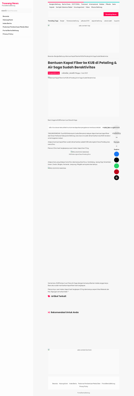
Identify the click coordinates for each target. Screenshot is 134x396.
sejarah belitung (97, 21)
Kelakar (101, 4)
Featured (84, 4)
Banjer (62, 21)
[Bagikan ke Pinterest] (116, 171)
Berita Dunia (66, 4)
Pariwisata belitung (73, 21)
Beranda (6, 16)
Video (88, 7)
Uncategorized (79, 7)
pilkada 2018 (85, 21)
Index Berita (7, 23)
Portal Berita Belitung (11, 30)
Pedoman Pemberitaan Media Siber (16, 27)
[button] (4, 11)
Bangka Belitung (55, 4)
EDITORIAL (76, 4)
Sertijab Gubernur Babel (64, 7)
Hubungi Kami (8, 20)
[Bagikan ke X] (116, 160)
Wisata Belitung (96, 7)
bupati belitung (119, 21)
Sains (114, 4)
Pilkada (108, 4)
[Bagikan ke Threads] (116, 177)
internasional (93, 4)
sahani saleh (108, 21)
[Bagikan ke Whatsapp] (116, 165)
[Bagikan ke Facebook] (116, 154)
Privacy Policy (8, 34)
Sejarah (51, 7)
